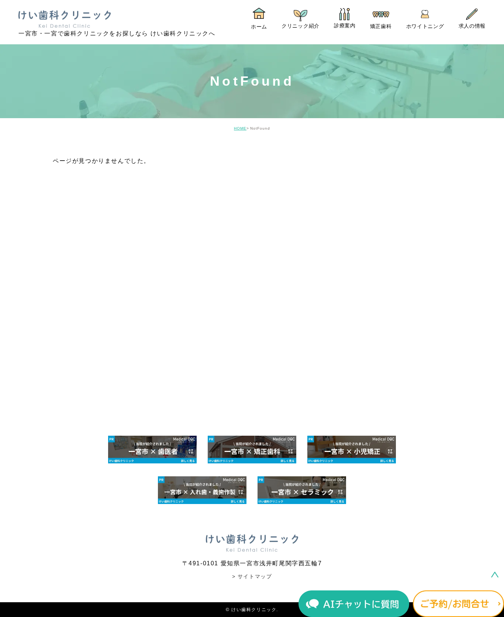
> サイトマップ (252, 576)
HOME (240, 128)
